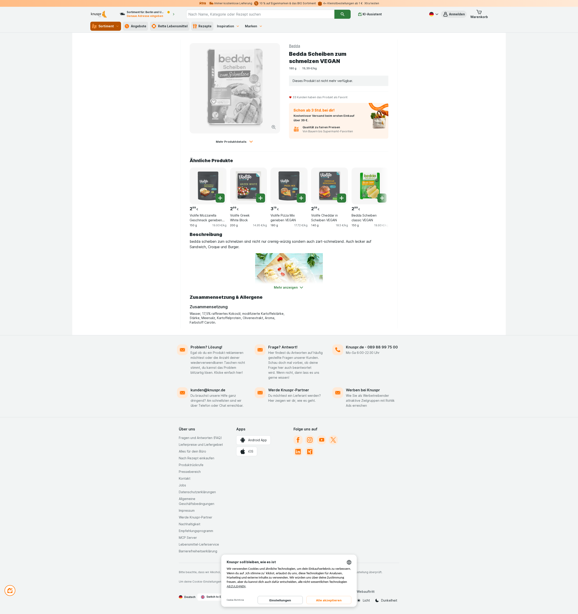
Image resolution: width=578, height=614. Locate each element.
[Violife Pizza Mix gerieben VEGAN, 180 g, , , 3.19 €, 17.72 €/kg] (288, 186)
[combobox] (260, 14)
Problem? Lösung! (206, 347)
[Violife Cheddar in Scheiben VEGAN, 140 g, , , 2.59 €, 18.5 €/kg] (329, 186)
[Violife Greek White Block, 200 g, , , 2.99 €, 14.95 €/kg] (248, 186)
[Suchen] (342, 14)
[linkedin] (298, 451)
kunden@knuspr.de (208, 390)
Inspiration (225, 26)
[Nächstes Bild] (379, 184)
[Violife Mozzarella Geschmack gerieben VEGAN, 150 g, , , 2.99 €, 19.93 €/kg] (208, 186)
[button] (454, 14)
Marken (251, 26)
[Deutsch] (433, 14)
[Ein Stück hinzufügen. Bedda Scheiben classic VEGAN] (382, 198)
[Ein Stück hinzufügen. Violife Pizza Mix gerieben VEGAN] (301, 198)
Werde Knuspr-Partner (288, 390)
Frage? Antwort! (283, 347)
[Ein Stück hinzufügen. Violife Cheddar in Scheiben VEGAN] (341, 198)
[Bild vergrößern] (273, 127)
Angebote (138, 26)
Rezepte (205, 26)
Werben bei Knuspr (363, 390)
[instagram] (309, 439)
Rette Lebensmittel (173, 26)
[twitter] (333, 439)
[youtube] (321, 439)
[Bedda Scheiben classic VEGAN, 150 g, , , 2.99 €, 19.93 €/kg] (370, 186)
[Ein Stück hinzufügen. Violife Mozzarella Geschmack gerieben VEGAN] (220, 198)
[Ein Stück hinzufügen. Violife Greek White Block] (260, 198)
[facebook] (298, 439)
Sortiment (106, 26)
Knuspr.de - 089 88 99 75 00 (372, 347)
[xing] (309, 451)
